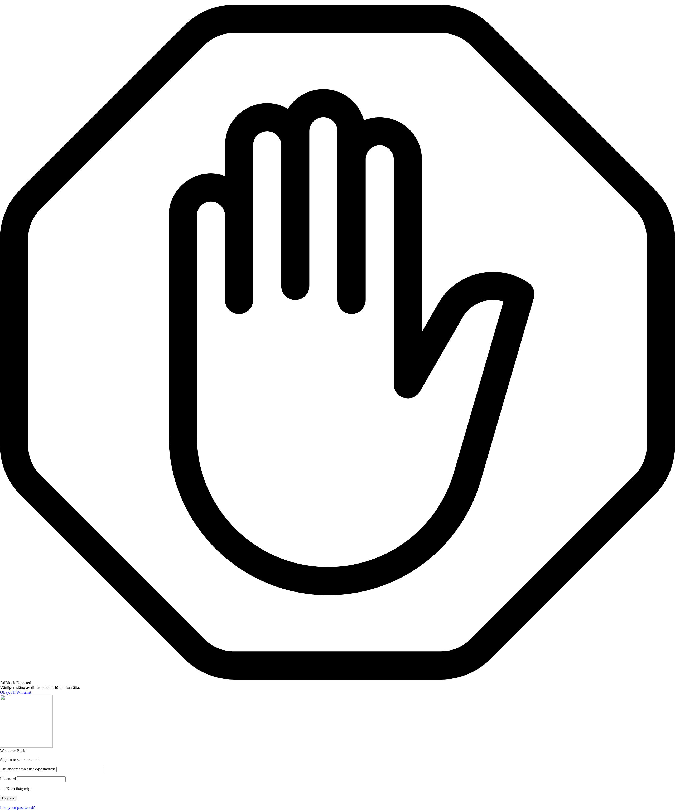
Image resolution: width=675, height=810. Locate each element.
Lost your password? (17, 807)
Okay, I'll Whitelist (15, 692)
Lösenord (8, 779)
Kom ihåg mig (17, 789)
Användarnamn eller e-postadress (27, 769)
